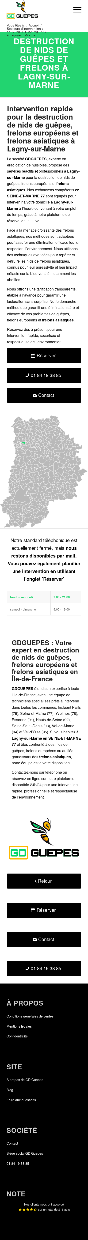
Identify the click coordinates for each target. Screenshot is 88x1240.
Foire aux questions (21, 1099)
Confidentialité (17, 1036)
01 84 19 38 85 (18, 1163)
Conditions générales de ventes (30, 1016)
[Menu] (75, 9)
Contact (12, 1143)
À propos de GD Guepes (25, 1079)
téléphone (53, 772)
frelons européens (36, 183)
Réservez (15, 329)
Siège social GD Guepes (25, 1153)
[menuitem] (75, 9)
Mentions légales (19, 1026)
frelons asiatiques (54, 261)
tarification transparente (56, 289)
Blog (10, 1089)
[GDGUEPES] (36, 9)
